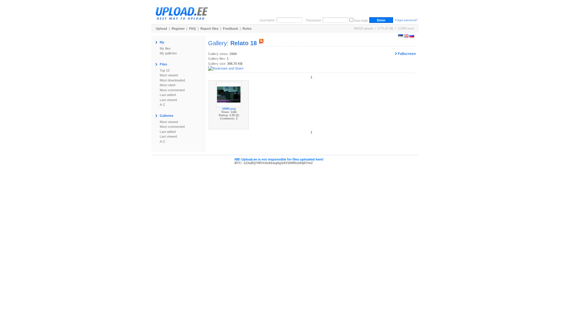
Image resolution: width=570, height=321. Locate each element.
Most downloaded (172, 80)
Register (178, 28)
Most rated (167, 85)
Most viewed (169, 75)
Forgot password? (406, 20)
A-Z (162, 104)
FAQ (192, 28)
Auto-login (361, 20)
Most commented (172, 90)
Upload (161, 28)
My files (165, 48)
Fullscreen (406, 54)
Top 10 (165, 70)
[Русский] (411, 36)
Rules (247, 28)
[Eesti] (400, 36)
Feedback (230, 28)
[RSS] (261, 43)
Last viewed (168, 100)
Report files (209, 28)
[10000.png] (229, 94)
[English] (406, 36)
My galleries (168, 53)
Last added (168, 95)
